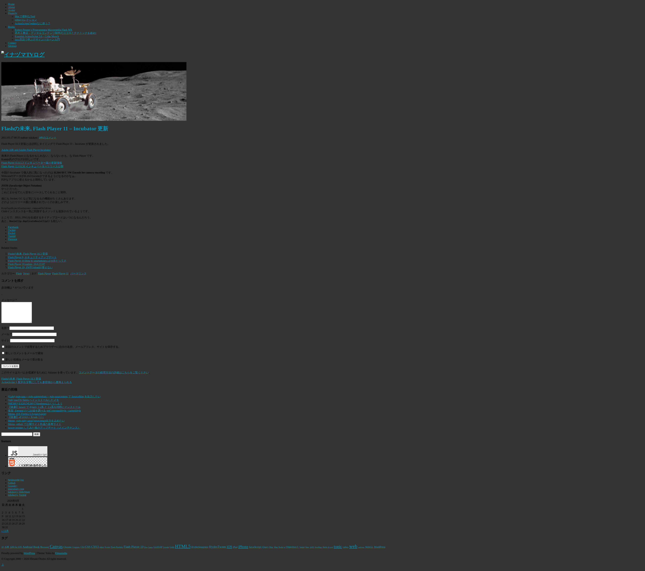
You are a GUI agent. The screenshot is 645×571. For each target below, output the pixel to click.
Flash (19, 273)
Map (276, 547)
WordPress (379, 547)
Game (150, 547)
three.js (325, 547)
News (26, 273)
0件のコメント (47, 137)
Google (166, 547)
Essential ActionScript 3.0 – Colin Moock (37, 36)
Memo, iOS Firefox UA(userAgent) (27, 413)
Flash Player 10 (134, 547)
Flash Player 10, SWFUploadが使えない (30, 267)
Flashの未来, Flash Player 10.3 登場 (28, 253)
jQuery (265, 547)
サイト (5, 340)
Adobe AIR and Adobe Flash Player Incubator (26, 149)
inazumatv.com (16, 488)
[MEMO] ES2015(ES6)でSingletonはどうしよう (35, 403)
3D (2, 547)
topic (338, 546)
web (353, 546)
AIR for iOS (16, 547)
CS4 (82, 547)
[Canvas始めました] (27, 466)
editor (101, 547)
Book (36, 547)
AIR (7, 547)
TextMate (318, 547)
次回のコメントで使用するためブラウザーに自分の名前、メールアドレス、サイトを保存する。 (63, 346)
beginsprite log (16, 479)
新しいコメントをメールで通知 (24, 353)
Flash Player (44, 273)
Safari (302, 547)
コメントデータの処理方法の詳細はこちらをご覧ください (114, 372)
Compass (76, 547)
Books (11, 26)
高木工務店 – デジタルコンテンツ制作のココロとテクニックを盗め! (55, 33)
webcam (361, 547)
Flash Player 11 (60, 273)
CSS (88, 547)
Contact (12, 42)
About (11, 7)
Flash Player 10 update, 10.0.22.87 (26, 264)
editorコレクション (26, 19)
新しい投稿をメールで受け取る (24, 359)
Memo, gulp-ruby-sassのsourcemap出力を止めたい (36, 420)
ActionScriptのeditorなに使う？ (32, 23)
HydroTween (217, 547)
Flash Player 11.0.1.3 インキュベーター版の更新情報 (31, 162)
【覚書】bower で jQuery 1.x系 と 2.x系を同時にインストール (44, 407)
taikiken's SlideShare (19, 491)
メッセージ (9, 300)
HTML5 (183, 546)
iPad (235, 547)
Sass (307, 547)
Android (28, 547)
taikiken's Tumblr (17, 495)
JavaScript (255, 547)
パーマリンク (78, 273)
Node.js (281, 547)
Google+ (12, 485)
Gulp (172, 547)
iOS (229, 547)
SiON (312, 547)
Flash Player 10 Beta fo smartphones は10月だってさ (37, 260)
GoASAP (158, 547)
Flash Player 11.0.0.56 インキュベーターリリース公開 (32, 166)
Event (107, 547)
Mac (271, 547)
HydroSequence (199, 547)
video (346, 547)
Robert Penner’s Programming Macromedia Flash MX (43, 29)
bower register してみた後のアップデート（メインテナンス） (44, 427)
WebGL (369, 547)
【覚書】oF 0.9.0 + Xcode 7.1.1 (26, 417)
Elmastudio (61, 553)
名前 (5, 328)
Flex (146, 547)
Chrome (67, 547)
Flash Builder (117, 547)
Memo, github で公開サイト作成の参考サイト (34, 424)
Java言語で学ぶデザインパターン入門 (37, 39)
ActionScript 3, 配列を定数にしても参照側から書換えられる (36, 382)
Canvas (56, 546)
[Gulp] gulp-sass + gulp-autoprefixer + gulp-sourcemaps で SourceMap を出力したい (54, 396)
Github (11, 482)
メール (6, 334)
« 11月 (5, 531)
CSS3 (95, 547)
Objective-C (292, 547)
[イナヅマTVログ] (23, 54)
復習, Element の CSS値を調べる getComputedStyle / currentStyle (44, 410)
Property (12, 13)
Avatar (11, 10)
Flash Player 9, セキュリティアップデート (32, 257)
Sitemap (12, 45)
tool (331, 547)
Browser (44, 547)
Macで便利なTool (25, 16)
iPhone (243, 547)
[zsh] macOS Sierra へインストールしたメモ (33, 400)
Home (11, 4)
